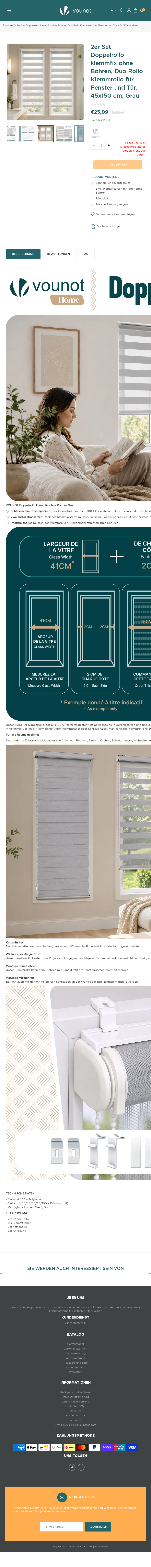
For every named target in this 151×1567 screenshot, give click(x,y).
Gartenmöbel (75, 1344)
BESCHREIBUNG (23, 254)
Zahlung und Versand (75, 1401)
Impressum (75, 1420)
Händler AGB (75, 1406)
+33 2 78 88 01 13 (76, 1323)
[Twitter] (72, 1467)
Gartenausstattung (75, 1348)
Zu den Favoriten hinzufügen (115, 214)
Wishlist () (143, 10)
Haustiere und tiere (76, 1362)
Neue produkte (75, 1367)
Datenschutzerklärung (75, 1397)
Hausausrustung (75, 1353)
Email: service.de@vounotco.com (75, 1425)
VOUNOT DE (78, 1546)
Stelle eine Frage (108, 226)
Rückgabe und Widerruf (75, 1392)
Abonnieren (98, 1526)
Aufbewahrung (75, 1358)
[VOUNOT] (95, 132)
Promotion (75, 1372)
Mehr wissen (94, 1311)
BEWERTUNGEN (58, 254)
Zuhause (8, 25)
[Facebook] (81, 1467)
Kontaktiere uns (75, 1415)
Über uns (75, 1411)
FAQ (85, 254)
